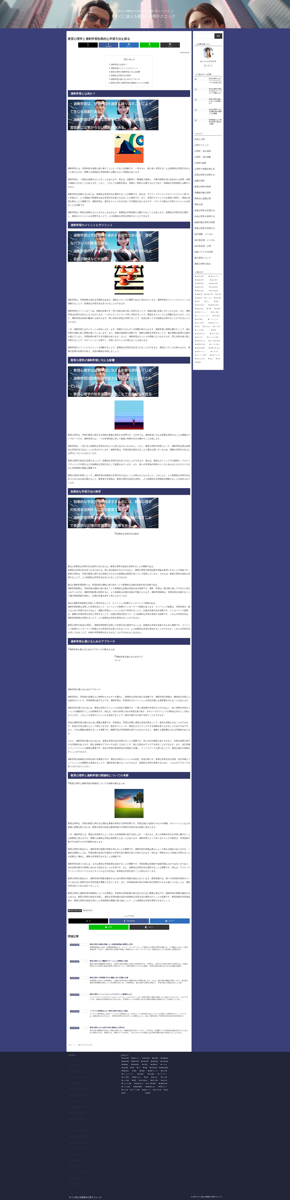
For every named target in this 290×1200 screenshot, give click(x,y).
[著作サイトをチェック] (205, 65)
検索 (218, 36)
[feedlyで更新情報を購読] (208, 65)
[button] (170, 45)
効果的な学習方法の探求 (121, 75)
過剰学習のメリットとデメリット (124, 68)
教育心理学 (88, 910)
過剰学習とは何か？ (119, 64)
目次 (126, 59)
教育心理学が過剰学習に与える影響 (125, 72)
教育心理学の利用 (75, 910)
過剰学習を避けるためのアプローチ (125, 79)
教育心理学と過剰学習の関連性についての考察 (130, 83)
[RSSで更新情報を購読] (211, 65)
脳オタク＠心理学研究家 (208, 61)
